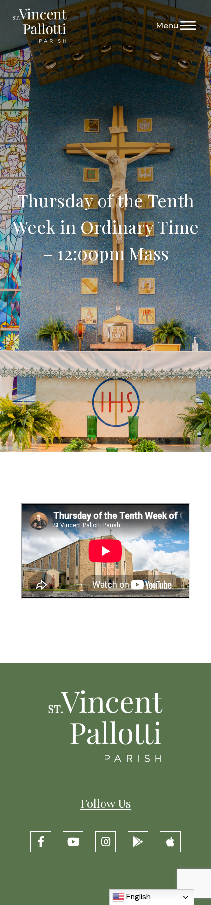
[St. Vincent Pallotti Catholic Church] (40, 26)
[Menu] (188, 25)
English (137, 896)
